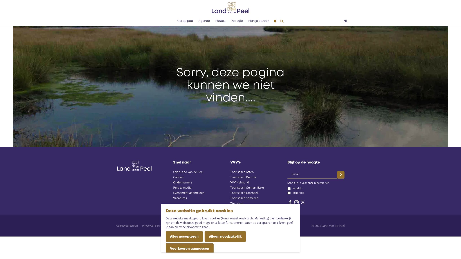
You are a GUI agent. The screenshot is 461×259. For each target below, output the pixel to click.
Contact (178, 177)
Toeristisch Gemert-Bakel (247, 188)
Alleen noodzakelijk (225, 236)
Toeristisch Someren (244, 198)
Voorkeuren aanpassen (189, 248)
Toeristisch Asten (242, 172)
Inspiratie (298, 192)
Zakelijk (297, 188)
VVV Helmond (239, 182)
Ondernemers (182, 182)
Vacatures (180, 198)
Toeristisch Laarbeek (244, 193)
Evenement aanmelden (189, 193)
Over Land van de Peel (188, 172)
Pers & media (182, 188)
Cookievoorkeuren (127, 225)
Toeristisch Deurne (243, 177)
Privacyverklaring (152, 225)
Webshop (236, 203)
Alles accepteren (184, 236)
